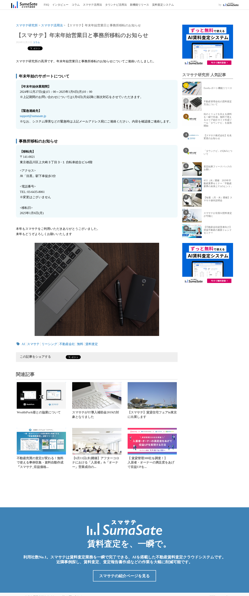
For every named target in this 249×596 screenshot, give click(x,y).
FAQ (46, 4)
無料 (80, 344)
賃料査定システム (163, 4)
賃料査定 (91, 344)
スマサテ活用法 (92, 4)
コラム (76, 4)
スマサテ (33, 344)
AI (23, 344)
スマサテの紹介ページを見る (124, 576)
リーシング (49, 344)
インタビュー (60, 4)
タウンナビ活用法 (116, 4)
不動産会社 (67, 344)
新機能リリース (139, 4)
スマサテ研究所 (27, 25)
